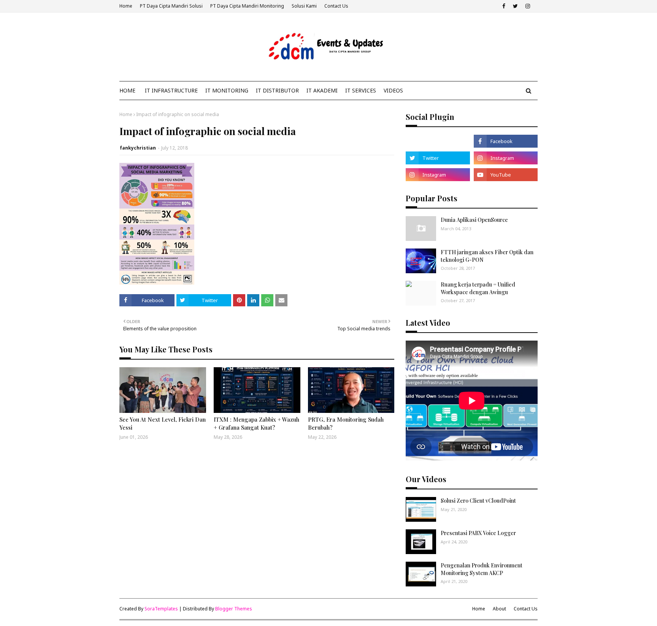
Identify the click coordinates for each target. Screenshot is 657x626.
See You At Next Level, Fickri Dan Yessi (162, 423)
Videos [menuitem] (393, 90)
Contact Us (336, 6)
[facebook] (503, 6)
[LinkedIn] (438, 141)
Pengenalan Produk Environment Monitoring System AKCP (481, 569)
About (499, 608)
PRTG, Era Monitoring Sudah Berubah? (346, 423)
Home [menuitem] (127, 90)
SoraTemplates (161, 608)
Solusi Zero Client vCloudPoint (478, 500)
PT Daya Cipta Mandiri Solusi (171, 6)
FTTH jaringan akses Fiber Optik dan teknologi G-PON (487, 255)
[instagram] (528, 6)
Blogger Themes (233, 608)
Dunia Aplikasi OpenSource (474, 219)
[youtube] (506, 174)
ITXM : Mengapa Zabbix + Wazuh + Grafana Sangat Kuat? (256, 423)
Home (125, 6)
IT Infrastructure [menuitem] (171, 90)
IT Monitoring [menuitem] (226, 90)
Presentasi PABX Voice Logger (478, 533)
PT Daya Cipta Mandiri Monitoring (247, 6)
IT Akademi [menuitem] (322, 90)
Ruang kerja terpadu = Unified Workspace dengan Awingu (478, 288)
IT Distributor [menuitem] (277, 90)
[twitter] (515, 6)
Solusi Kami (304, 6)
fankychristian (138, 148)
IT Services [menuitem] (360, 90)
